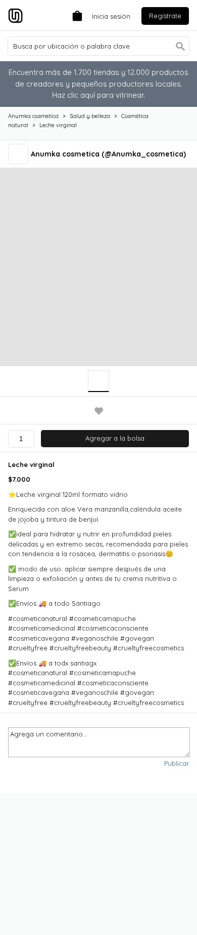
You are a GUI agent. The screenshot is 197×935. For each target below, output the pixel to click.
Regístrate (165, 16)
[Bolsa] (75, 15)
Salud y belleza (90, 116)
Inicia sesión (111, 16)
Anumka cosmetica (33, 116)
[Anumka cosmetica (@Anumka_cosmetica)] (19, 154)
